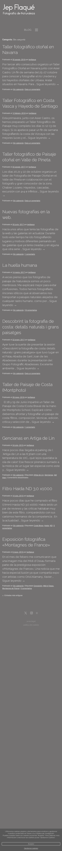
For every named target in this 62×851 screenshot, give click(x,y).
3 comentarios (26, 588)
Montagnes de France (10, 588)
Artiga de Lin (39, 475)
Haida (46, 525)
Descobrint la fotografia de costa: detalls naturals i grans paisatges (30, 327)
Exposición (38, 585)
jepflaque (32, 59)
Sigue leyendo (47, 84)
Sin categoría (18, 89)
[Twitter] (25, 613)
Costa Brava (38, 525)
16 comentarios (31, 310)
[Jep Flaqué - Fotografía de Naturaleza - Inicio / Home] (27, 9)
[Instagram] (31, 613)
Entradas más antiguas (12, 595)
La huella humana (19, 265)
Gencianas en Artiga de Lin (28, 438)
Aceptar (31, 844)
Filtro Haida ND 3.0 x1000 (27, 488)
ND (51, 525)
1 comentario (30, 254)
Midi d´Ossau (48, 585)
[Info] (37, 613)
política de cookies (31, 625)
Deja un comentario (32, 89)
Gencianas (49, 475)
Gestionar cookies (31, 848)
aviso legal (31, 621)
